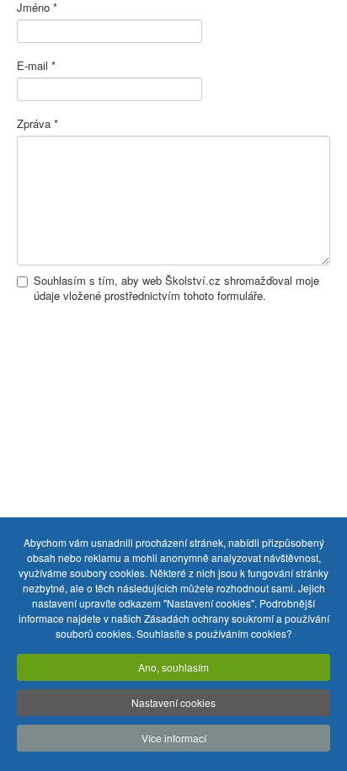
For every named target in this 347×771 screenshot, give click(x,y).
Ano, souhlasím (173, 667)
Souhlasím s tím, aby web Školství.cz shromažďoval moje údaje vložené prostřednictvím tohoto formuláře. (176, 288)
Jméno (37, 7)
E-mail (36, 65)
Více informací (173, 738)
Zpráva (37, 123)
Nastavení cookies (173, 702)
